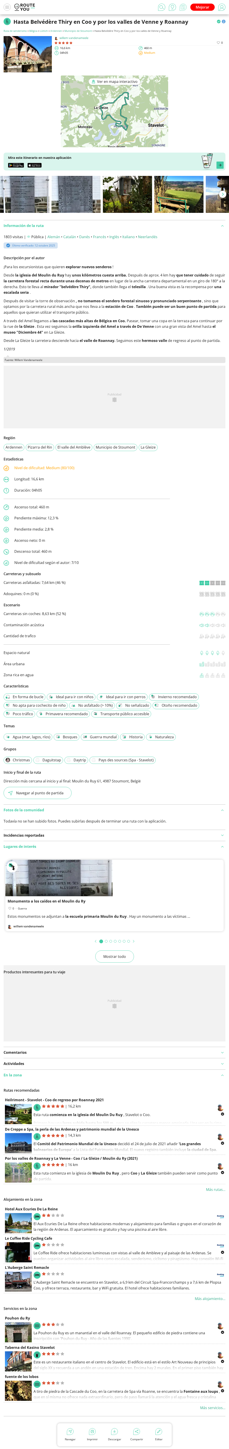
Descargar (114, 1439)
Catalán (69, 236)
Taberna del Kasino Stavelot (30, 1347)
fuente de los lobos (21, 1376)
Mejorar (202, 7)
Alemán (53, 236)
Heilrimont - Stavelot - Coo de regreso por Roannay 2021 (54, 1099)
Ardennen (56, 30)
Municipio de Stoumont (78, 30)
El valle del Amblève (73, 447)
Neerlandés (147, 236)
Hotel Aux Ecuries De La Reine (31, 1209)
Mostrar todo (114, 956)
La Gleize (148, 447)
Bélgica (33, 30)
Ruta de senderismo (15, 30)
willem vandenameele (73, 38)
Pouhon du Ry (17, 1318)
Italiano (128, 236)
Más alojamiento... (210, 1298)
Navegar (70, 1439)
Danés (84, 236)
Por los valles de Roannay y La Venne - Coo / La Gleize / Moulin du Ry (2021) (71, 1158)
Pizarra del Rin (40, 447)
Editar (159, 1439)
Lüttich (44, 30)
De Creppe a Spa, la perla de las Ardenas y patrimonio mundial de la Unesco (72, 1129)
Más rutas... (215, 1189)
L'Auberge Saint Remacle (27, 1267)
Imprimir (92, 1439)
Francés (99, 236)
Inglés (114, 236)
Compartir (136, 1439)
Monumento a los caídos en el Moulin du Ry (46, 901)
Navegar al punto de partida (40, 792)
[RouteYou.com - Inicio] (24, 7)
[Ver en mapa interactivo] (114, 144)
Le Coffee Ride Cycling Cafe (28, 1238)
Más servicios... (212, 1407)
